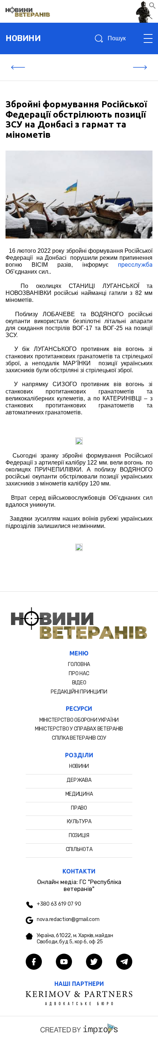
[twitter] (94, 962)
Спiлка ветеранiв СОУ (79, 738)
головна (79, 664)
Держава (79, 780)
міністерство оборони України (79, 720)
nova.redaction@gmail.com (68, 919)
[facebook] (34, 962)
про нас (79, 673)
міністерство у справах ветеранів (79, 729)
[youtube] (64, 962)
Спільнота (79, 849)
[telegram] (124, 962)
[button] (152, 7)
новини (23, 38)
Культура (79, 821)
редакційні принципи (79, 692)
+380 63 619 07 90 (59, 904)
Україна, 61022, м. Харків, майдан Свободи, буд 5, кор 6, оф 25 (75, 939)
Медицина (79, 794)
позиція (79, 835)
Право (79, 808)
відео (79, 683)
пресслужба (135, 264)
